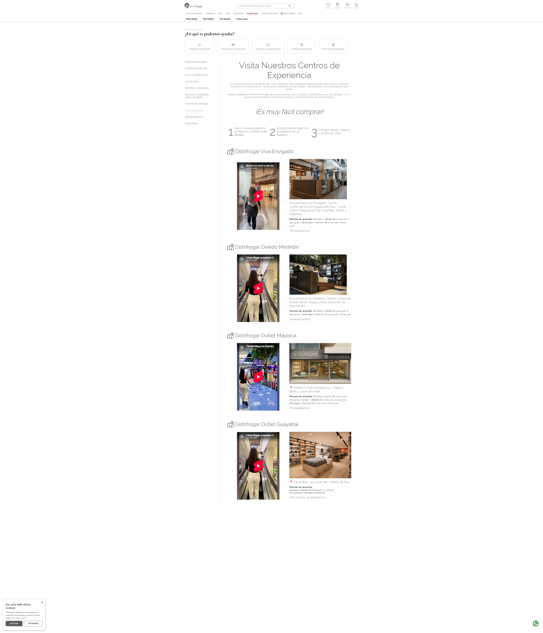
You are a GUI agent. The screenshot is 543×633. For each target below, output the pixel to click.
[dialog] (24, 614)
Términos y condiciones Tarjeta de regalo (197, 95)
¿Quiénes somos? (194, 110)
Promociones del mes (196, 68)
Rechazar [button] (33, 623)
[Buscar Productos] (290, 6)
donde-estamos (196, 30)
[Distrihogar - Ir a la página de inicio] (195, 7)
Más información (19, 618)
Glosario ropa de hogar (196, 103)
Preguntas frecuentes (196, 61)
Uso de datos (192, 81)
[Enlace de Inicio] (187, 29)
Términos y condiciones (197, 88)
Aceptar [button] (14, 623)
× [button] (42, 602)
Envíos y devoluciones (196, 74)
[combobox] (265, 5)
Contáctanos (191, 123)
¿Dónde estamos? (194, 116)
